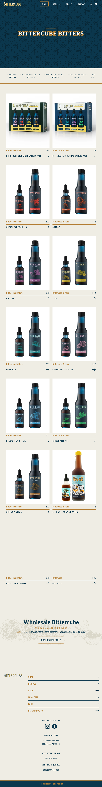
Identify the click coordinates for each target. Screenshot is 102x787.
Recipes (56, 4)
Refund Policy (35, 710)
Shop (44, 4)
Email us (20, 631)
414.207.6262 (51, 758)
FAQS (30, 703)
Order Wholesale (51, 640)
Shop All (93, 75)
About (69, 4)
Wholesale (34, 697)
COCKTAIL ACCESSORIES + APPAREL (78, 75)
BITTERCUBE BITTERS (12, 75)
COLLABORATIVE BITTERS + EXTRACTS (31, 75)
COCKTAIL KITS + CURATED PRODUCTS (55, 75)
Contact (81, 4)
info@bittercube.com (51, 769)
